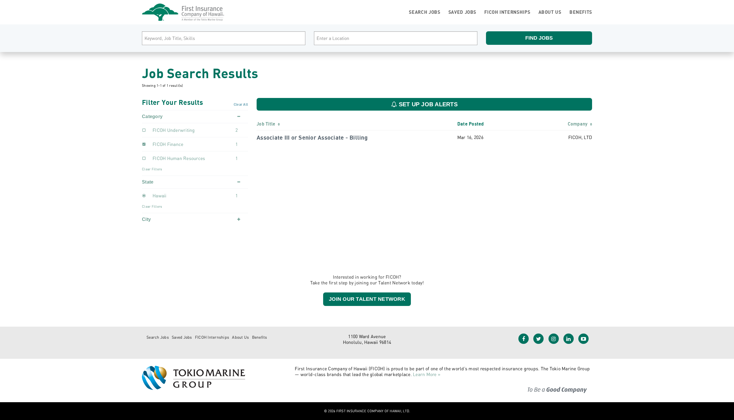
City (146, 219)
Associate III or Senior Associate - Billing (312, 137)
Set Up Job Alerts (427, 104)
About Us (549, 12)
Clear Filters (152, 169)
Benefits (580, 12)
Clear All (241, 104)
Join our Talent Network (367, 299)
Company (579, 124)
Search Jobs (424, 12)
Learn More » (426, 374)
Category (152, 116)
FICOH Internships (507, 12)
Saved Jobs (462, 12)
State (147, 182)
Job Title (267, 124)
